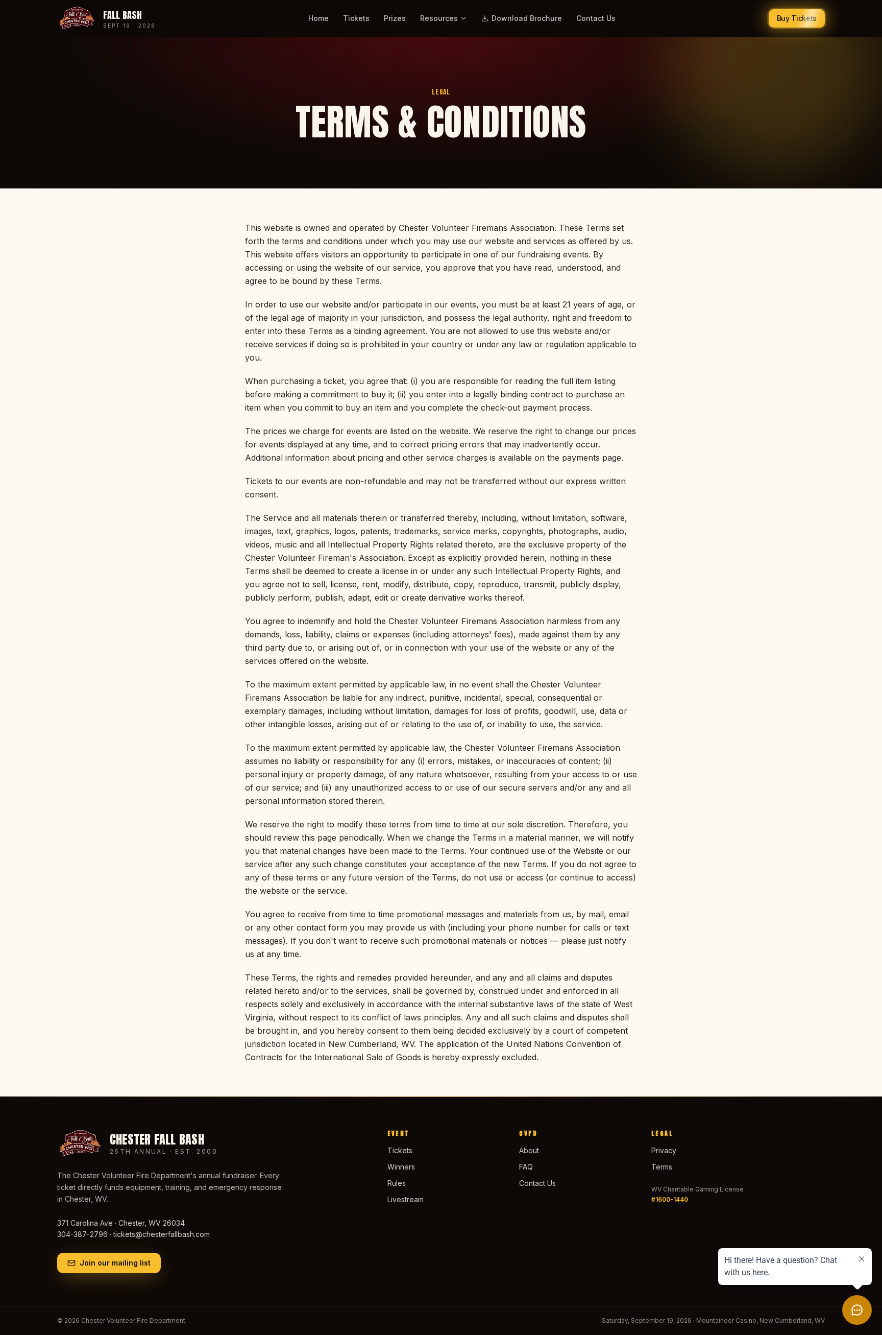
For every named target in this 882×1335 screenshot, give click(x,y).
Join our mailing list (115, 1262)
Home (318, 18)
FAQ (526, 1166)
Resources (439, 18)
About (529, 1150)
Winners (401, 1166)
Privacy (663, 1150)
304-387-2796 (82, 1234)
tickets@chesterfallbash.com (161, 1234)
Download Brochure (527, 18)
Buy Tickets (797, 18)
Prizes (395, 18)
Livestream (405, 1199)
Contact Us (596, 18)
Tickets (356, 18)
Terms (661, 1166)
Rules (396, 1183)
